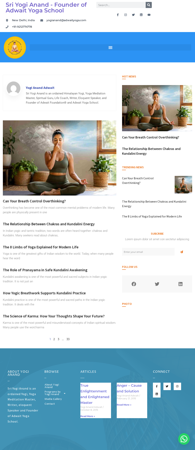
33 (68, 339)
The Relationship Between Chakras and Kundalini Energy (49, 223)
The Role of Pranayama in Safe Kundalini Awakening (45, 269)
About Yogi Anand (52, 386)
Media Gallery (53, 399)
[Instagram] (125, 15)
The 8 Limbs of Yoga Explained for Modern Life (40, 247)
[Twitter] (133, 15)
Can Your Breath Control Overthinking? (34, 201)
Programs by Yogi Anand (53, 393)
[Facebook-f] (118, 15)
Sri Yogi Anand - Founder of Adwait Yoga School (46, 7)
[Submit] (181, 252)
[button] (110, 47)
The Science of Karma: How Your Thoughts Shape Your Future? (54, 316)
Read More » (87, 416)
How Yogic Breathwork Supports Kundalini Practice (44, 293)
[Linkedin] (141, 15)
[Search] (149, 5)
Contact (50, 404)
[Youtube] (149, 15)
